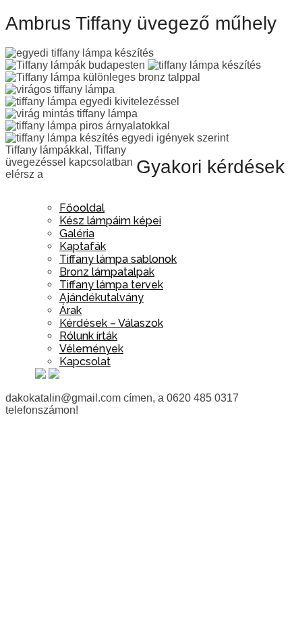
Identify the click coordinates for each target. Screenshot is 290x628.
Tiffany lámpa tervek (111, 284)
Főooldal (82, 207)
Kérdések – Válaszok (111, 323)
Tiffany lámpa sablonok (118, 259)
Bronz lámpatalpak (106, 271)
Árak (70, 310)
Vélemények (91, 348)
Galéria (76, 233)
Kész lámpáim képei (110, 220)
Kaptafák (82, 246)
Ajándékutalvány (101, 297)
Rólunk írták (88, 335)
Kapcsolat (85, 361)
